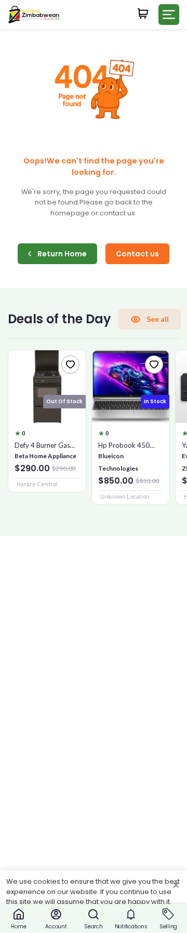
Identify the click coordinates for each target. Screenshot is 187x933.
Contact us (137, 254)
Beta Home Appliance (45, 456)
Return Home (62, 254)
